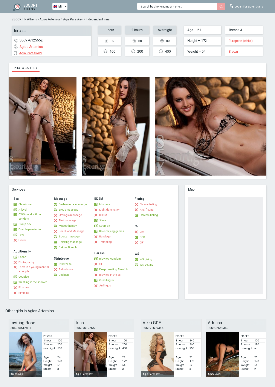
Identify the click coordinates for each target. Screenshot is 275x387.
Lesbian (64, 274)
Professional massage (73, 204)
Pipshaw (23, 287)
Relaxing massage (70, 241)
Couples (23, 276)
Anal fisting (147, 209)
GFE (101, 264)
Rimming (23, 292)
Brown (233, 52)
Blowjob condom (110, 258)
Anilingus (105, 285)
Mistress (104, 204)
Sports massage (69, 236)
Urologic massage (70, 215)
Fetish (22, 240)
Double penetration (30, 229)
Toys (21, 234)
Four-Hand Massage (71, 231)
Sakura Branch (68, 247)
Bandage (104, 236)
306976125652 (31, 40)
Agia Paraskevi (73, 19)
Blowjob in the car (110, 274)
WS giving (146, 259)
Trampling (105, 241)
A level (22, 209)
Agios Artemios (50, 19)
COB (142, 237)
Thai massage (67, 220)
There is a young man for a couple (33, 269)
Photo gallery (25, 68)
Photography (26, 262)
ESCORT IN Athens (24, 19)
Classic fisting (148, 204)
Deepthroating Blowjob (113, 269)
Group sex (24, 224)
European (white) (241, 41)
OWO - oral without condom (30, 216)
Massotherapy (68, 225)
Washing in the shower (32, 282)
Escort (22, 257)
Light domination (109, 209)
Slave (102, 220)
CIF (142, 242)
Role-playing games (111, 231)
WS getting (146, 264)
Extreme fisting (149, 215)
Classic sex (25, 204)
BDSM (103, 215)
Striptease (65, 264)
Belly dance (66, 269)
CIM (142, 231)
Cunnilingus (106, 280)
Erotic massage (68, 209)
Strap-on (104, 225)
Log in (249, 6)
